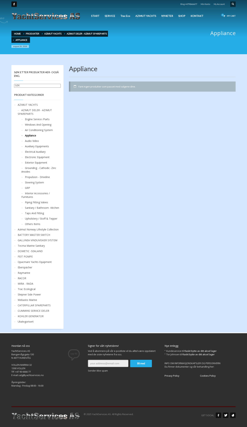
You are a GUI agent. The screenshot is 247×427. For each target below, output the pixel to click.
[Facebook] (14, 4)
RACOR (22, 278)
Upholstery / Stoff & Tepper (41, 218)
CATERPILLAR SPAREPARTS (34, 305)
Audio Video (32, 141)
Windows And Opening (38, 124)
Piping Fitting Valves (36, 202)
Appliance (30, 135)
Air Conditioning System (39, 130)
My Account (219, 4)
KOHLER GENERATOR (31, 316)
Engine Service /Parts (37, 119)
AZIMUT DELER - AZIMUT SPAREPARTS (35, 111)
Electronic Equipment (37, 157)
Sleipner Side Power (29, 294)
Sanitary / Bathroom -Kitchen (42, 207)
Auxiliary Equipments (37, 146)
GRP (27, 188)
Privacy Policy (172, 375)
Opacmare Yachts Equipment (35, 262)
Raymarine (24, 272)
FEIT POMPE (25, 256)
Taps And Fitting (34, 213)
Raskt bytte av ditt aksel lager (200, 351)
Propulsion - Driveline (37, 177)
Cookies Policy (208, 375)
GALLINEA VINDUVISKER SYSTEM (37, 240)
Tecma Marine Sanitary (31, 245)
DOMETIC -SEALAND (30, 251)
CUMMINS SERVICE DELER (33, 310)
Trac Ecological (26, 289)
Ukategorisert (26, 321)
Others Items (32, 224)
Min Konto (205, 4)
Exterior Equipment (36, 162)
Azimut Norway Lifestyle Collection (38, 229)
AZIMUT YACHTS (28, 104)
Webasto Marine (27, 300)
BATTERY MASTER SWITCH (34, 235)
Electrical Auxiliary (35, 151)
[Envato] (233, 415)
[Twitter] (225, 415)
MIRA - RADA (25, 283)
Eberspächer (25, 267)
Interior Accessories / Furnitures (35, 195)
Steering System (34, 182)
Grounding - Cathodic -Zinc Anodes (38, 169)
